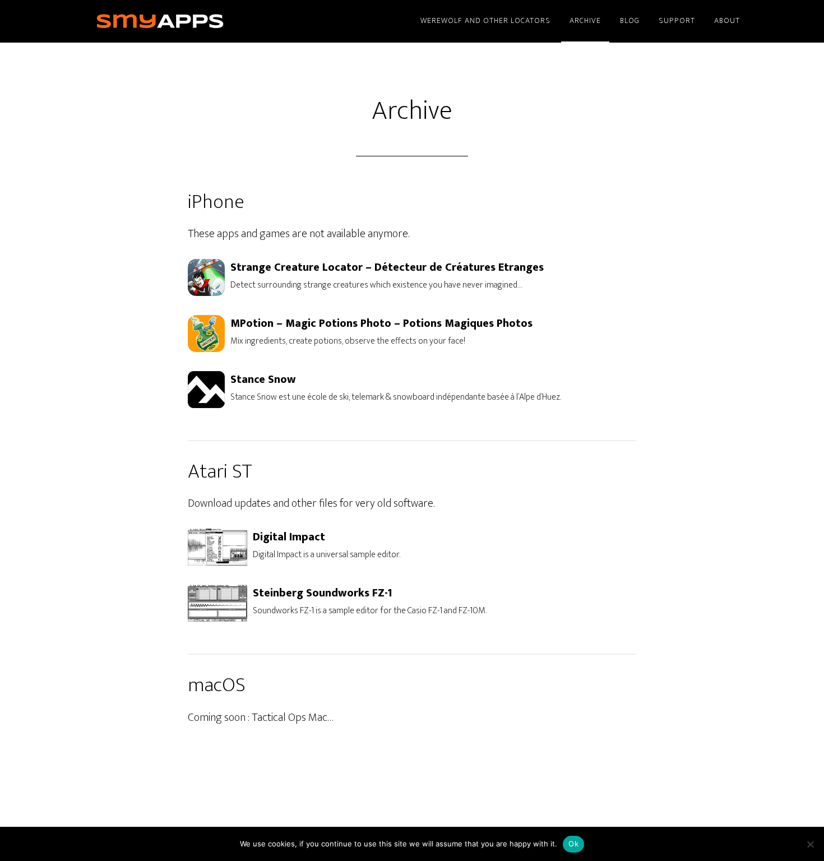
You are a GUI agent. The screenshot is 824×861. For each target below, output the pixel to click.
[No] (810, 844)
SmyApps (176, 21)
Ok (573, 843)
